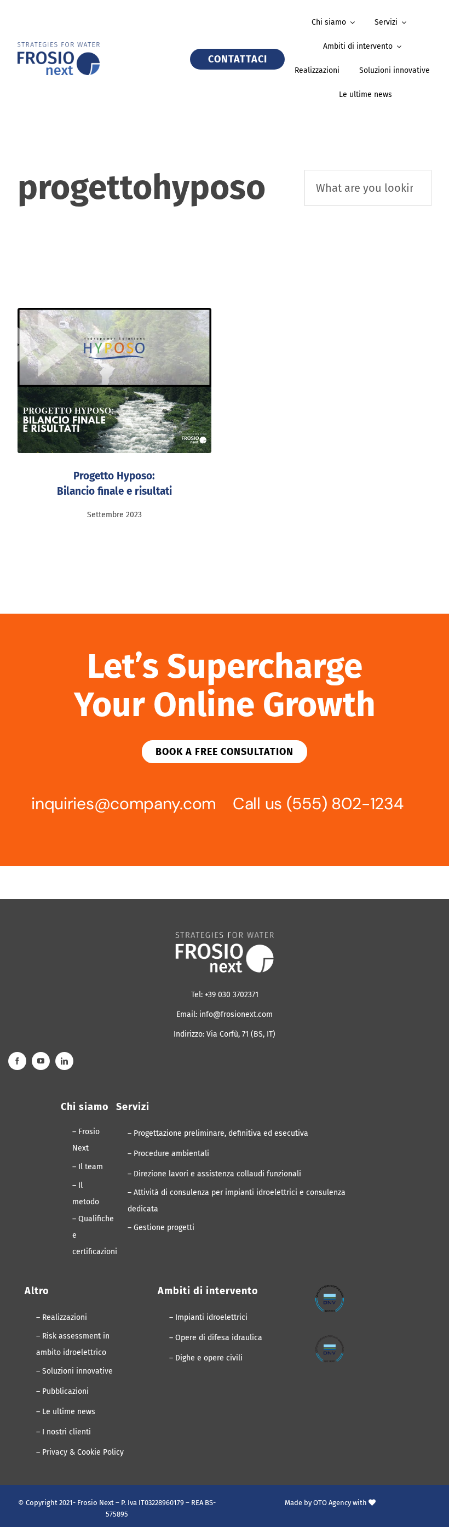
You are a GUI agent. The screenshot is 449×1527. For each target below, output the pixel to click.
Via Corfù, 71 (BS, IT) (240, 1034)
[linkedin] (64, 1061)
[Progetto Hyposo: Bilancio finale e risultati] (114, 380)
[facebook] (17, 1061)
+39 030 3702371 (231, 994)
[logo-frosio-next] (59, 46)
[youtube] (41, 1061)
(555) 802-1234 (345, 803)
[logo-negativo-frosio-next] (224, 936)
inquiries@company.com (123, 803)
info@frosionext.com (236, 1014)
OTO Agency (332, 1503)
